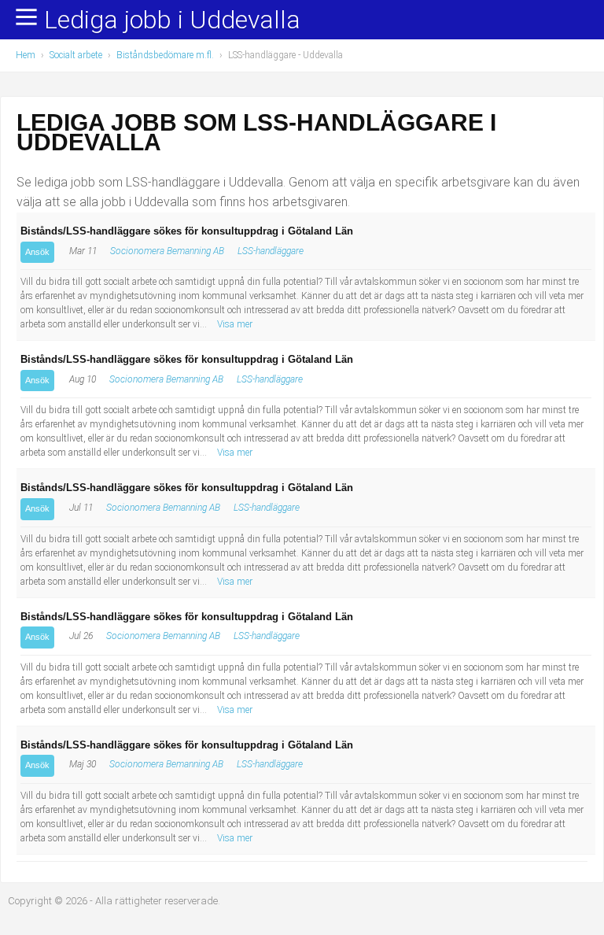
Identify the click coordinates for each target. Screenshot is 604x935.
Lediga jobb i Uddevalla (172, 20)
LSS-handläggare (271, 251)
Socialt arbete (76, 55)
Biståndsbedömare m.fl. (165, 55)
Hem (25, 55)
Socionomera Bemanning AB (167, 251)
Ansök (37, 252)
